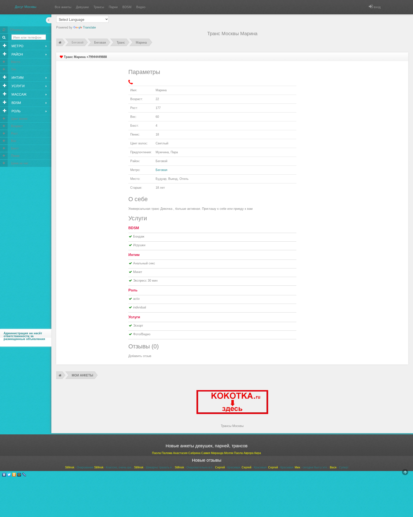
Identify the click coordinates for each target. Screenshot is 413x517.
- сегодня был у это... (312, 467)
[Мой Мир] (19, 475)
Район (17, 54)
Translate (89, 27)
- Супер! (339, 467)
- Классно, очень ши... (113, 467)
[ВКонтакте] (4, 475)
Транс (121, 42)
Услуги (18, 86)
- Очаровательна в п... (194, 467)
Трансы (98, 7)
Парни (113, 7)
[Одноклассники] (14, 475)
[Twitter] (9, 475)
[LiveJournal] (24, 475)
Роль (16, 111)
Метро (17, 46)
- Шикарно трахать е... (154, 467)
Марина (141, 42)
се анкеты (63, 7)
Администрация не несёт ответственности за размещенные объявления (24, 336)
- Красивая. (228, 467)
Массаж (19, 94)
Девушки (82, 7)
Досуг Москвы (25, 7)
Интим (17, 78)
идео (140, 7)
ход (377, 7)
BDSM (126, 7)
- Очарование (79, 467)
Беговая (100, 42)
